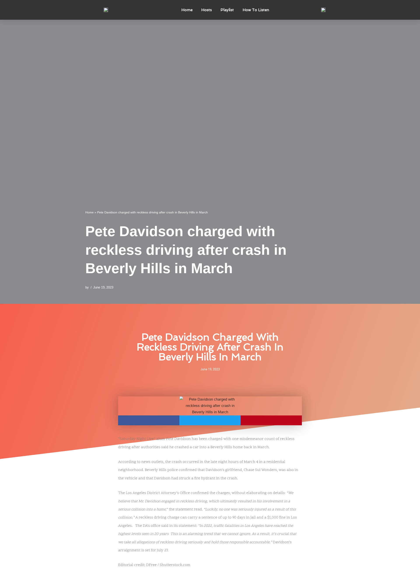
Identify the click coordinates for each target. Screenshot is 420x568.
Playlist (227, 10)
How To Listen (256, 10)
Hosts (206, 10)
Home (186, 10)
